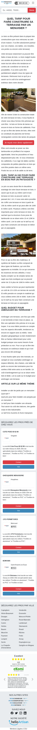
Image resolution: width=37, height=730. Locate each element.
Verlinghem (5, 620)
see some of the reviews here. (18, 666)
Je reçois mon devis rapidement (18, 143)
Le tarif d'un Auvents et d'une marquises (17, 413)
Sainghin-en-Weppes (26, 645)
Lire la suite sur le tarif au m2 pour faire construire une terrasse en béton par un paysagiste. (18, 225)
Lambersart (23, 623)
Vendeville (22, 610)
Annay (21, 639)
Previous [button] (4, 679)
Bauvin (3, 629)
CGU (25, 729)
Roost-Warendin (24, 620)
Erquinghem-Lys (24, 642)
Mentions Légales (16, 729)
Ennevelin (22, 613)
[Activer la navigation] (33, 3)
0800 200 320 (23, 3)
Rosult (21, 629)
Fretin (21, 636)
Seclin (3, 642)
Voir (18, 467)
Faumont (4, 636)
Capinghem (5, 610)
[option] (18, 680)
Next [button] (32, 679)
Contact (18, 462)
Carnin (3, 623)
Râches (21, 632)
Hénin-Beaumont (7, 613)
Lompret (4, 639)
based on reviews (18, 663)
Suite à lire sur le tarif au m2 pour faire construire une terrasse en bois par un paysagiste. (18, 300)
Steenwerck (23, 626)
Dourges (4, 616)
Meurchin (4, 632)
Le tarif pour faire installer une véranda (16, 403)
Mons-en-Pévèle (24, 616)
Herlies (3, 626)
